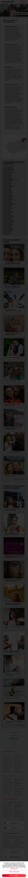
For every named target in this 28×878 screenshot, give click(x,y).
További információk (10, 867)
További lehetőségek (14, 871)
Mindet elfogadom (14, 875)
